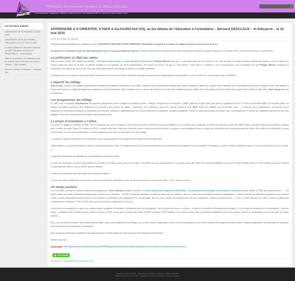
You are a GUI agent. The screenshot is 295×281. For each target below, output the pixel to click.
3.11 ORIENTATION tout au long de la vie (77, 261)
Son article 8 (126, 132)
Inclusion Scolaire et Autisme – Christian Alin (23, 71)
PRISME (133, 273)
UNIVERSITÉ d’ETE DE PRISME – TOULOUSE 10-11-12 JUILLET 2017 (21, 41)
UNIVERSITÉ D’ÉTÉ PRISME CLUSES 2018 (23, 33)
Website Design (121, 276)
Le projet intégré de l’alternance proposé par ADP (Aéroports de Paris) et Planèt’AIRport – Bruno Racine (22, 50)
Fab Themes (134, 276)
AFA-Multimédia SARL (157, 276)
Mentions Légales (172, 276)
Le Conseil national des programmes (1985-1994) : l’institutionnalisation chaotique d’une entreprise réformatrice (191, 190)
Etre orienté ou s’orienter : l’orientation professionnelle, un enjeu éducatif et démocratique (112, 61)
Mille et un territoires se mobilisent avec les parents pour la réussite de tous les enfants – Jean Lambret (22, 61)
